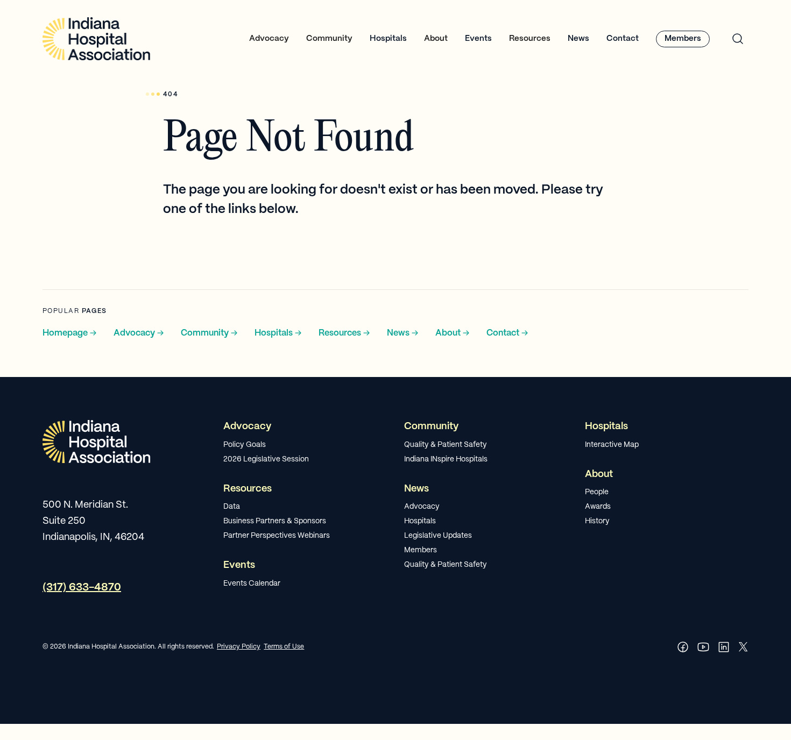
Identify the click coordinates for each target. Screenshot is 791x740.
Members (683, 38)
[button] (269, 39)
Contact (622, 38)
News (578, 38)
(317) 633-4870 (82, 587)
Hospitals (388, 38)
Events (478, 38)
